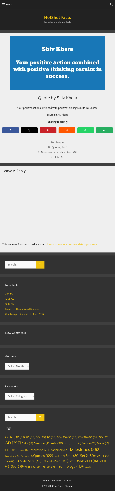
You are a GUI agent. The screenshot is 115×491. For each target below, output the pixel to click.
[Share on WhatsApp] (85, 130)
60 (72, 437)
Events (103, 443)
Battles (66, 444)
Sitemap (69, 486)
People (60, 142)
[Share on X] (29, 130)
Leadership (59, 450)
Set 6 (34, 461)
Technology (70, 466)
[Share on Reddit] (67, 130)
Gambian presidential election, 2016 (24, 314)
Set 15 (31, 466)
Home (46, 480)
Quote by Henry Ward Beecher (22, 309)
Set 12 (18, 466)
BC (76, 443)
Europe (89, 443)
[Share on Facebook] (10, 130)
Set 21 (51, 466)
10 (20, 437)
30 (41, 437)
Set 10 (90, 461)
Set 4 (9, 461)
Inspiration (39, 450)
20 (30, 437)
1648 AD (9, 304)
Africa (27, 443)
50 (62, 437)
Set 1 (72, 456)
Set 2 (87, 456)
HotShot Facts (57, 17)
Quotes (56, 147)
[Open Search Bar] (111, 4)
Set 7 (48, 461)
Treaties (87, 467)
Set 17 (41, 466)
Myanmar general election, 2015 (59, 152)
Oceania (27, 456)
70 (83, 437)
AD (13, 443)
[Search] (40, 265)
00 (10, 437)
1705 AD (9, 298)
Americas (42, 443)
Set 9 (76, 461)
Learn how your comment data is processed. (73, 244)
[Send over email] (104, 130)
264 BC (9, 293)
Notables (12, 456)
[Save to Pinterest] (48, 130)
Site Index (56, 480)
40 (51, 437)
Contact (68, 480)
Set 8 (61, 461)
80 (93, 437)
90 (104, 437)
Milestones (85, 449)
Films (10, 450)
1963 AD (59, 157)
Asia (57, 443)
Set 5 (21, 461)
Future (23, 450)
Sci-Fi (59, 456)
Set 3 (64, 147)
